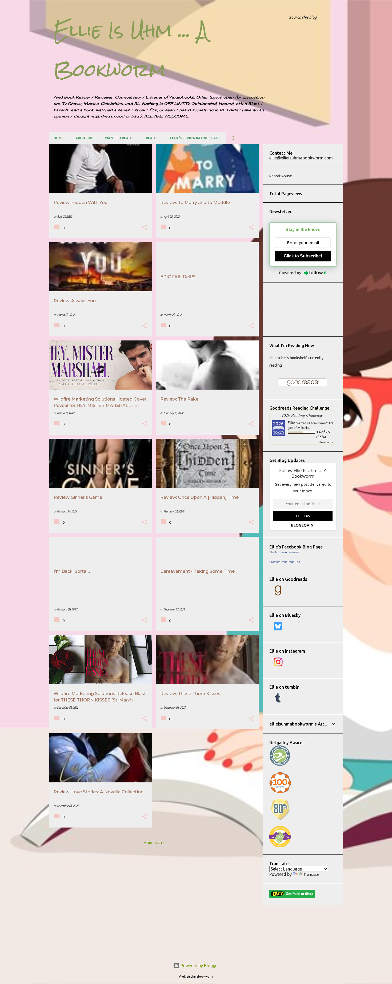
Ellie (291, 423)
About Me (84, 138)
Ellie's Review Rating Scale (195, 138)
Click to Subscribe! (303, 256)
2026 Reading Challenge (302, 415)
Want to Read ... (119, 138)
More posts (154, 843)
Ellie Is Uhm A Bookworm (285, 552)
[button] (144, 228)
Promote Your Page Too (284, 561)
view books (326, 442)
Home (59, 138)
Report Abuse (280, 176)
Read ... (152, 138)
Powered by (290, 272)
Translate (311, 874)
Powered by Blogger (199, 965)
